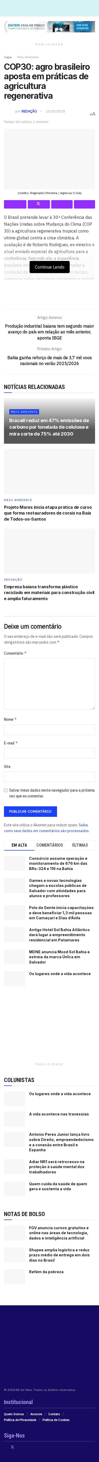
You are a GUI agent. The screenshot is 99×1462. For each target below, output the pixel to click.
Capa (8, 57)
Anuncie (36, 1414)
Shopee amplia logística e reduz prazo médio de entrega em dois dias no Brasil (59, 1255)
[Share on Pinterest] (62, 204)
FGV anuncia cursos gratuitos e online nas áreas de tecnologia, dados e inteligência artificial (59, 1233)
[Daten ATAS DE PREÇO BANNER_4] (49, 26)
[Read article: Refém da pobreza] (14, 1276)
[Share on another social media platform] (84, 204)
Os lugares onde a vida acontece (60, 973)
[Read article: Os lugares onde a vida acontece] (14, 1098)
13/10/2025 (55, 111)
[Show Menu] (93, 8)
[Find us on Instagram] (19, 1447)
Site (7, 766)
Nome (10, 719)
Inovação (13, 579)
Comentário (15, 653)
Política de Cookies (56, 1420)
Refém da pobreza (46, 1272)
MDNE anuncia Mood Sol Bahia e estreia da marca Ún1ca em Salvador (59, 957)
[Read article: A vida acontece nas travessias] (14, 1119)
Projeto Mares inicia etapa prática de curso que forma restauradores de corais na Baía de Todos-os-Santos (48, 513)
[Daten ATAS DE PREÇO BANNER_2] (49, 296)
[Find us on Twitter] (12, 1447)
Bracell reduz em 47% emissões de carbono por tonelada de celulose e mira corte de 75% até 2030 (49, 427)
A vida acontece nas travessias (59, 1114)
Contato (54, 1414)
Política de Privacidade (20, 1420)
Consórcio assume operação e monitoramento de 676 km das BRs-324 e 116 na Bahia (58, 863)
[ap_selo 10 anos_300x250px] (49, 1026)
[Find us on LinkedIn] (26, 1447)
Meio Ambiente (28, 57)
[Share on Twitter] (39, 204)
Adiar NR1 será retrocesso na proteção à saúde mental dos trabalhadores (56, 1166)
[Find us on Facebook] (5, 1447)
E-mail (11, 742)
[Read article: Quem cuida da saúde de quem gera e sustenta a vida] (14, 1188)
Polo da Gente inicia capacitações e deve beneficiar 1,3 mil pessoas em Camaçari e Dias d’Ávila (61, 912)
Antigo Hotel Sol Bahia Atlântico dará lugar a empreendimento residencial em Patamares (59, 934)
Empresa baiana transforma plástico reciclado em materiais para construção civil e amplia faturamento (49, 592)
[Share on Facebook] (15, 204)
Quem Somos (14, 1414)
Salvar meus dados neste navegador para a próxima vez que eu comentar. (52, 793)
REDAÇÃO (29, 111)
